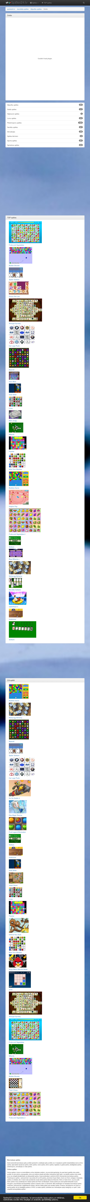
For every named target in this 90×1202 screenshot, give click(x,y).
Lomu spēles (44, 118)
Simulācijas (44, 132)
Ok (80, 1197)
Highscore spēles (44, 114)
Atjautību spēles (44, 105)
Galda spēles (44, 109)
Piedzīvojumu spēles (44, 123)
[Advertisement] (47, 24)
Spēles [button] (34, 3)
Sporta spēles (44, 141)
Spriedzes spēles (44, 145)
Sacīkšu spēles (44, 127)
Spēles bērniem (44, 136)
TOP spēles (47, 3)
